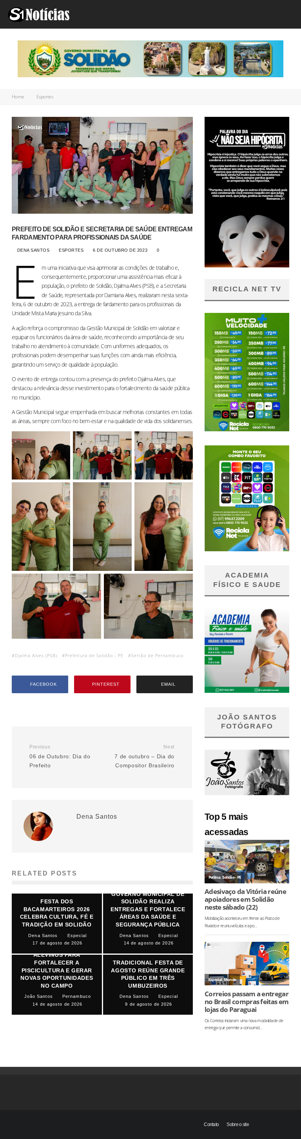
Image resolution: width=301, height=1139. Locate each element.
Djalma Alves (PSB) (36, 655)
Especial (215, 979)
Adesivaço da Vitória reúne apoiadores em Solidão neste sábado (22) (245, 899)
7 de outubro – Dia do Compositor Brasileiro (144, 756)
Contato (211, 1124)
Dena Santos (32, 250)
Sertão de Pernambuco (157, 655)
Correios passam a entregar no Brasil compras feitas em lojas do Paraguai (246, 1002)
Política (214, 877)
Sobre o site (238, 1124)
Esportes (71, 250)
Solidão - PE (231, 877)
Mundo (230, 979)
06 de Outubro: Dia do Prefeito (60, 756)
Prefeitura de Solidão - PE (94, 655)
